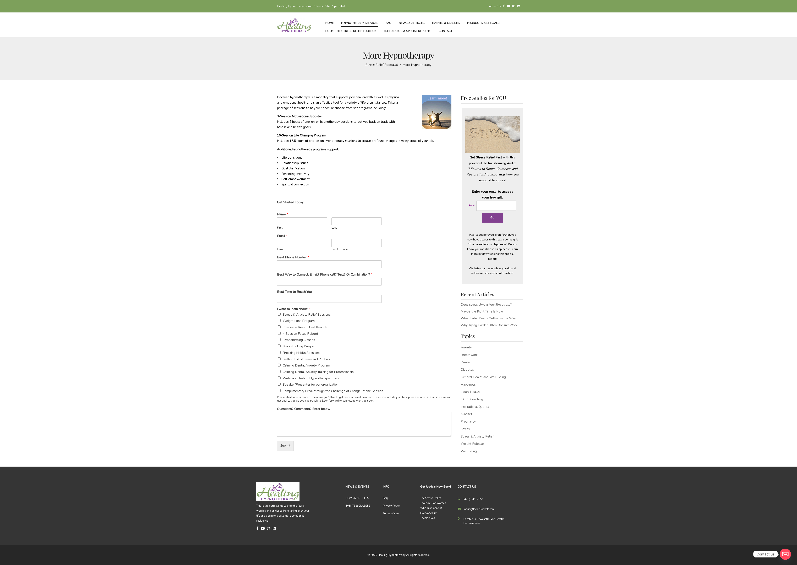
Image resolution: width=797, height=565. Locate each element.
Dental (466, 362)
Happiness (468, 384)
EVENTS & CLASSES (358, 506)
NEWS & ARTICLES (357, 498)
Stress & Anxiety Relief (477, 436)
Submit (285, 446)
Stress (465, 429)
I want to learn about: (293, 309)
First (279, 228)
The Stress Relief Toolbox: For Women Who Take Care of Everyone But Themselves (433, 508)
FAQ (385, 498)
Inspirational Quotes (475, 407)
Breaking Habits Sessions (301, 353)
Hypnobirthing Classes (299, 340)
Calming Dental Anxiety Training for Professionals (318, 372)
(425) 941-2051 (473, 499)
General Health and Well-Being (483, 377)
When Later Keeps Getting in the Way (488, 318)
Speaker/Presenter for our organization (311, 384)
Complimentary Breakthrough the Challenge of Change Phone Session (333, 391)
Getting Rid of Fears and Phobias (306, 359)
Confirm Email (339, 249)
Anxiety (466, 347)
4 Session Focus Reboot (300, 333)
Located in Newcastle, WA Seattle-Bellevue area (484, 521)
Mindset (466, 414)
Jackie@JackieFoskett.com (479, 509)
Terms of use (390, 513)
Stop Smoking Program (299, 346)
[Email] (785, 554)
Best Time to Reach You (294, 292)
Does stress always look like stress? (486, 305)
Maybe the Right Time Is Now (482, 311)
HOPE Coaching (472, 399)
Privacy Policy (391, 506)
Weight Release (472, 444)
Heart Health (470, 392)
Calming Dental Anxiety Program (306, 365)
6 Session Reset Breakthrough (305, 327)
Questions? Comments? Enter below (303, 409)
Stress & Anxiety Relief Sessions (307, 314)
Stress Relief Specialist (382, 65)
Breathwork (469, 355)
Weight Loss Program (299, 321)
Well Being (469, 451)
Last (334, 228)
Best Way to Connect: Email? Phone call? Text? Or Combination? (324, 274)
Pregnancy (468, 421)
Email (282, 236)
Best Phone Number (293, 257)
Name (282, 214)
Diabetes (467, 370)
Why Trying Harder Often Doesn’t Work (489, 325)
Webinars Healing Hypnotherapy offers (311, 378)
